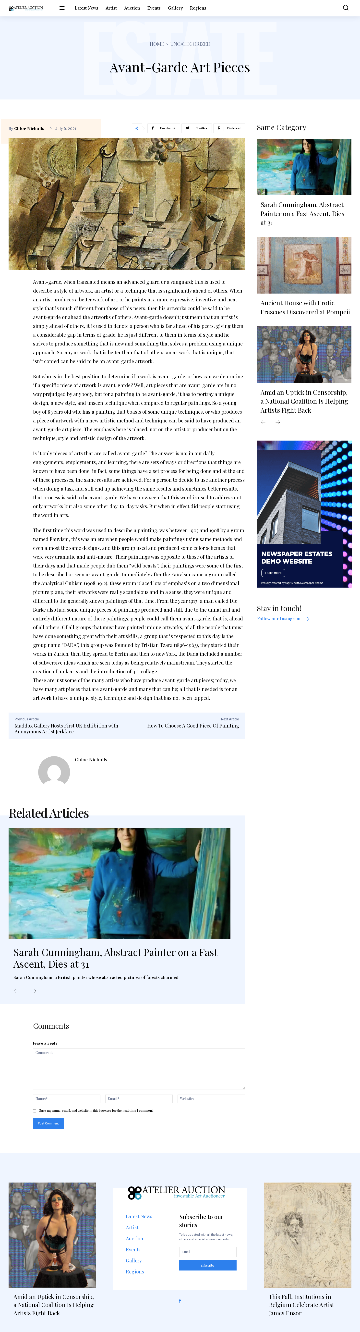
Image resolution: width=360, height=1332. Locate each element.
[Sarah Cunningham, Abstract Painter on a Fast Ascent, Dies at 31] (119, 883)
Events (133, 1249)
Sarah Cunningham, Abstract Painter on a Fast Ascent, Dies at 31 (115, 957)
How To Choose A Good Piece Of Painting (193, 725)
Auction (134, 1238)
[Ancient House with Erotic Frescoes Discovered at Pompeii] (304, 265)
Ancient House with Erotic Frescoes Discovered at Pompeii (305, 307)
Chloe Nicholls (29, 129)
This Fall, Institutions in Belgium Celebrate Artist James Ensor (301, 1305)
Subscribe (208, 1265)
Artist (132, 1227)
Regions (135, 1271)
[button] (342, 8)
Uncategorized (190, 43)
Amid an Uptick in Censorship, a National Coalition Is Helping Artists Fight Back (304, 401)
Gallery (134, 1260)
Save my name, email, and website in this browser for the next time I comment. (96, 1111)
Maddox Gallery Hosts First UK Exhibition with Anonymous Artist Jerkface (66, 728)
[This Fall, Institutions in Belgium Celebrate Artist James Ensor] (307, 1235)
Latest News (139, 1216)
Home (157, 43)
